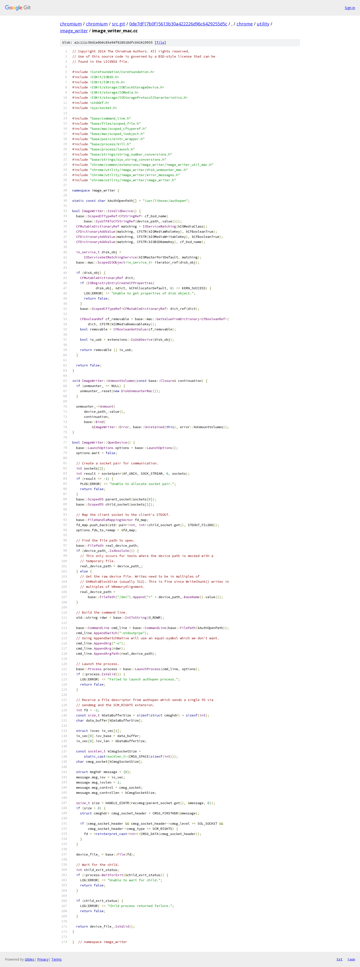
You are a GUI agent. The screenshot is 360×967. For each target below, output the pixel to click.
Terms (56, 959)
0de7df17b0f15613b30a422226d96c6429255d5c (178, 24)
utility (263, 24)
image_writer (74, 31)
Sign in (350, 7)
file (160, 42)
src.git (118, 24)
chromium (71, 24)
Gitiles (29, 959)
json (351, 959)
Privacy (42, 959)
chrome (245, 24)
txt (339, 959)
